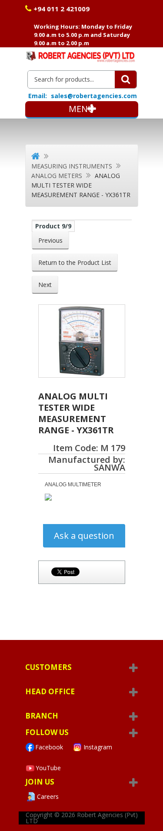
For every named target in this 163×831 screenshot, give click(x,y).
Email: (37, 96)
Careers (48, 796)
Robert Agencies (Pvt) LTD (82, 818)
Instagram (97, 747)
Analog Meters (56, 175)
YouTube (48, 768)
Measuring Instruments (71, 166)
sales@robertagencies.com (94, 96)
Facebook (49, 747)
